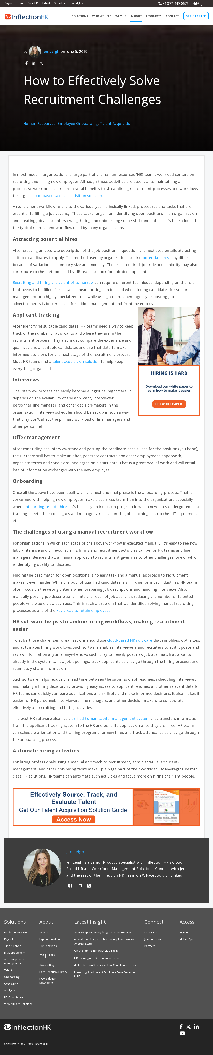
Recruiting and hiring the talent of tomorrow (53, 282)
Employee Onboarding (78, 123)
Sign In (203, 3)
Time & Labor (12, 946)
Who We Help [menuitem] (101, 16)
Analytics (9, 990)
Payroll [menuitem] (9, 3)
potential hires (155, 257)
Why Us (44, 932)
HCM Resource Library (53, 972)
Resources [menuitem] (154, 16)
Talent (8, 970)
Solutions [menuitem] (80, 16)
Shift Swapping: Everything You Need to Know (102, 932)
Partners (149, 946)
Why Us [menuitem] (120, 16)
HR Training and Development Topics (97, 958)
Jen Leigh (50, 51)
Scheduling (11, 984)
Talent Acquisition (116, 123)
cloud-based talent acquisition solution (67, 195)
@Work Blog (46, 965)
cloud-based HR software (129, 640)
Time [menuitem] (20, 3)
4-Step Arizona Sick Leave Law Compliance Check (105, 965)
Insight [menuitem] (136, 16)
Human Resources (39, 123)
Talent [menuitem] (46, 3)
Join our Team (153, 939)
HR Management (14, 952)
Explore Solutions (50, 939)
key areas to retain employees (83, 610)
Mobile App (187, 939)
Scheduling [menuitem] (61, 3)
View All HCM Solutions (18, 1004)
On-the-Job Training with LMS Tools (96, 951)
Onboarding (11, 977)
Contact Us (151, 932)
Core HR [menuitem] (33, 3)
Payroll (8, 939)
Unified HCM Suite (15, 932)
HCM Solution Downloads (47, 981)
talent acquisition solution (76, 361)
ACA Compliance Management (14, 961)
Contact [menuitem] (172, 16)
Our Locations (48, 946)
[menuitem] (196, 16)
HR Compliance (13, 997)
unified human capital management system (111, 718)
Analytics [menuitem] (77, 3)
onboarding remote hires (46, 506)
